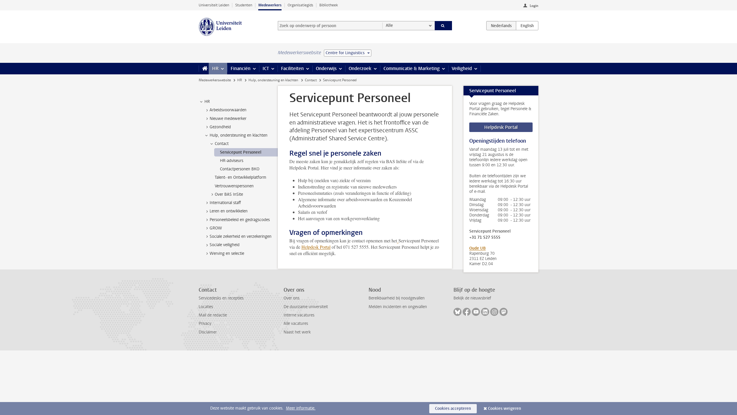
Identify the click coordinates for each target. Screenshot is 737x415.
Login (534, 5)
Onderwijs (326, 68)
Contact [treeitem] (222, 143)
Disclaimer (208, 332)
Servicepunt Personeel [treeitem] (240, 152)
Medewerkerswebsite (215, 80)
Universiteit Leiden (214, 5)
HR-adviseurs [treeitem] (231, 160)
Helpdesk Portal (315, 247)
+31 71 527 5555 (484, 237)
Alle (389, 25)
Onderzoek (360, 68)
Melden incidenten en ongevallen (397, 307)
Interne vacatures (299, 315)
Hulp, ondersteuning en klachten (273, 80)
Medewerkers (270, 5)
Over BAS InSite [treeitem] (229, 194)
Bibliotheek (328, 5)
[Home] (204, 68)
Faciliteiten (292, 68)
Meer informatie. (301, 408)
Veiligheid (462, 68)
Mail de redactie (213, 315)
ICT (266, 68)
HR (215, 68)
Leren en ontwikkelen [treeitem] (229, 211)
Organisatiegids (300, 5)
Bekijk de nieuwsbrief (472, 298)
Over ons (291, 298)
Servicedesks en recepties (221, 298)
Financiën (240, 68)
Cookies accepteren (453, 408)
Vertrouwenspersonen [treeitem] (234, 186)
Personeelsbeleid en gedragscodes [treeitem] (240, 219)
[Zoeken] (443, 25)
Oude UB (477, 248)
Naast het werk (297, 332)
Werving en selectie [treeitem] (227, 253)
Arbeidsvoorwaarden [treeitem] (228, 110)
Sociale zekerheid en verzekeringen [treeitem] (240, 236)
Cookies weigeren (504, 408)
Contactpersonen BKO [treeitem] (239, 169)
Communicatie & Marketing (411, 68)
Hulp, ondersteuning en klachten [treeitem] (238, 135)
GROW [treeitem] (216, 228)
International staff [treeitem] (225, 202)
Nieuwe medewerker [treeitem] (228, 118)
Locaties (206, 307)
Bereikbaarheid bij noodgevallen (396, 298)
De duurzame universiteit (306, 307)
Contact (311, 80)
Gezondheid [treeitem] (220, 127)
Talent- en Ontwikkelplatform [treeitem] (240, 177)
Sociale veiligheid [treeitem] (225, 245)
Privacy (205, 323)
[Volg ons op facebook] (467, 312)
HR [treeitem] (207, 101)
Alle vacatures (296, 323)
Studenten (243, 5)
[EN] (527, 25)
